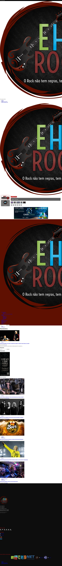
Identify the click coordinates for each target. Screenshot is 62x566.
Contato (2, 562)
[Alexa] (15, 202)
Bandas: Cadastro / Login (4, 102)
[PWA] (21, 202)
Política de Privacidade (4, 101)
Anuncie (2, 100)
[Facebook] (11, 205)
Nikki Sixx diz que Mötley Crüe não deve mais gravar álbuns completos (11, 417)
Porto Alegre (4, 318)
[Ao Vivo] (21, 205)
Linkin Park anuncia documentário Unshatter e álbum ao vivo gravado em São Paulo (14, 459)
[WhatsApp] (19, 205)
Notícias (2, 314)
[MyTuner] (18, 202)
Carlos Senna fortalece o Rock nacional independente (9, 481)
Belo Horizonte (5, 317)
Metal (3, 313)
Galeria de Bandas (3, 321)
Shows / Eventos (3, 322)
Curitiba (4, 316)
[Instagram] (15, 205)
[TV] (24, 202)
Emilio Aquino (7, 398)
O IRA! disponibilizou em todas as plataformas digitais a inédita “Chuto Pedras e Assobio (14, 343)
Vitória (4, 319)
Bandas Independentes (4, 320)
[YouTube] (17, 205)
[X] (13, 205)
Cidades (2, 315)
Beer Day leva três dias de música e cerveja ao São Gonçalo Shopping (11, 439)
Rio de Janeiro (3, 480)
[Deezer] (12, 202)
